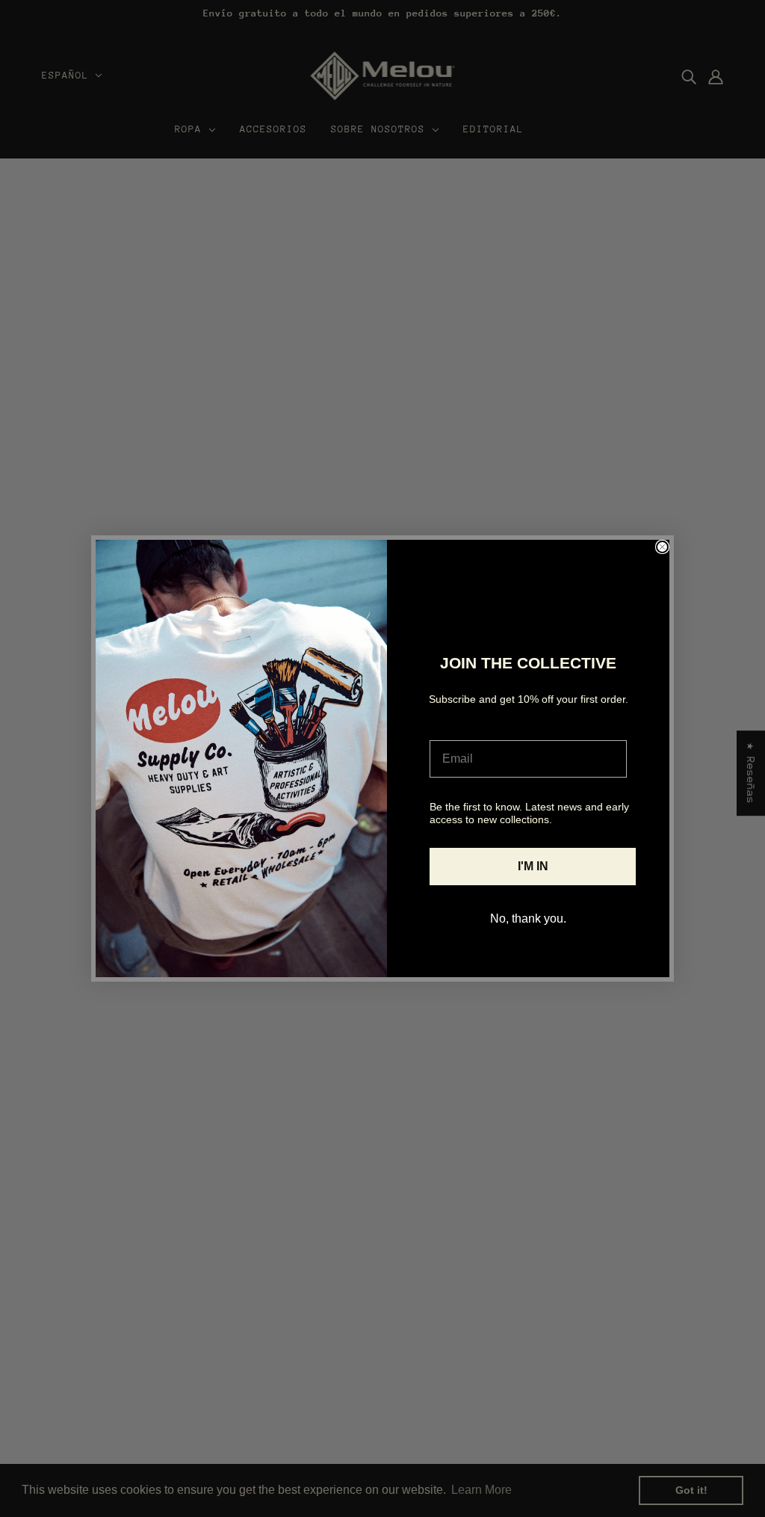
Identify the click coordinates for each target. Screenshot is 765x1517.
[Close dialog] (662, 547)
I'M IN (533, 866)
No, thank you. (528, 918)
